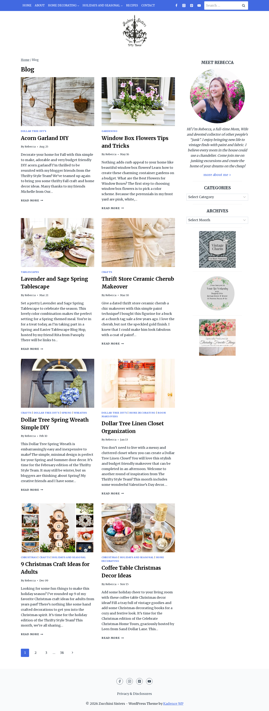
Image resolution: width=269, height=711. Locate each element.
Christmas (29, 557)
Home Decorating (142, 412)
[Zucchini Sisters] (134, 31)
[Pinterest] (191, 5)
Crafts (107, 272)
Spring (66, 412)
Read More (32, 200)
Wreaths (80, 412)
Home (27, 5)
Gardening (109, 131)
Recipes (132, 5)
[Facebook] (176, 5)
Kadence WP (173, 703)
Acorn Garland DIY (45, 138)
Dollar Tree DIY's (33, 131)
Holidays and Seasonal (69, 557)
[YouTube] (199, 5)
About (40, 5)
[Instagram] (184, 5)
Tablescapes (30, 272)
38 (62, 653)
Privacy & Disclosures (134, 694)
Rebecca (30, 146)
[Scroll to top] (260, 705)
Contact (148, 5)
